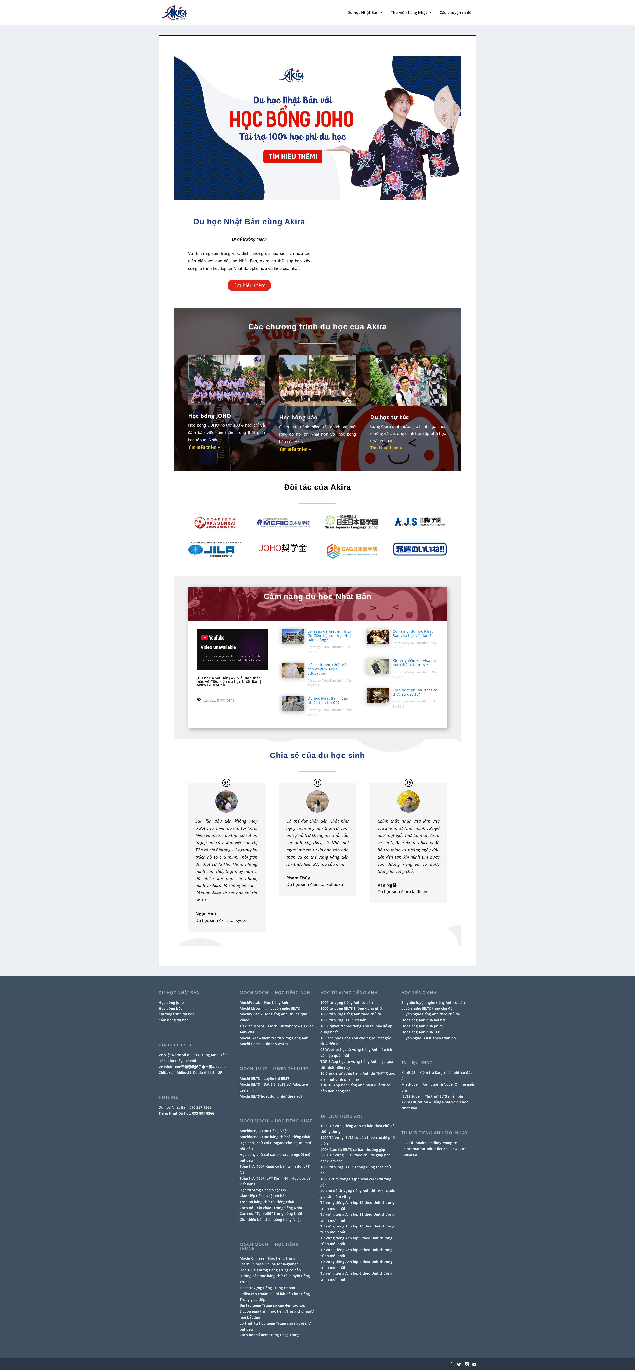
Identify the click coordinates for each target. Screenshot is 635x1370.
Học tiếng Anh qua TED (420, 1032)
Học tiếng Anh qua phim (422, 1026)
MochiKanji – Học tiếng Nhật (264, 1130)
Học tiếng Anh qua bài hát (423, 1020)
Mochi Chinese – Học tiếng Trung (267, 1258)
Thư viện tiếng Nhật (409, 12)
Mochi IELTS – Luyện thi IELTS (265, 1078)
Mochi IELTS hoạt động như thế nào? (271, 1096)
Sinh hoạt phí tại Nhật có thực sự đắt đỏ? (415, 692)
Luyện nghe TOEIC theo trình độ (428, 1038)
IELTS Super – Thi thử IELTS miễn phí (432, 1096)
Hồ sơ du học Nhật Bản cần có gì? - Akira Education (328, 669)
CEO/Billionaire (414, 1142)
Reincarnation (413, 1148)
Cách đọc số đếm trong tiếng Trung (269, 1335)
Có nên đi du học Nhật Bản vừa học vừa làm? (413, 633)
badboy (434, 1142)
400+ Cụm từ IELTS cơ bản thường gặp (352, 1149)
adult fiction (437, 1148)
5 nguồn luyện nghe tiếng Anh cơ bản (433, 1002)
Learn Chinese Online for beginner (269, 1264)
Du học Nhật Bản (363, 12)
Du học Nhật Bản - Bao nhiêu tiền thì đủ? (328, 700)
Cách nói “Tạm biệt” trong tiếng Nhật (271, 1213)
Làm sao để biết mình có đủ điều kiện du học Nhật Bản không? (330, 635)
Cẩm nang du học (173, 1020)
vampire (450, 1142)
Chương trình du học (176, 1014)
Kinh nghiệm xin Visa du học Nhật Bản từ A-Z (414, 662)
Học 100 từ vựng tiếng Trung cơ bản (270, 1270)
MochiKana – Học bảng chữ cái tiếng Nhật (275, 1136)
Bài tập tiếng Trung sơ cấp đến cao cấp (272, 1305)
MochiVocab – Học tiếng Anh (264, 1002)
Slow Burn (458, 1148)
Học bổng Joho (171, 1002)
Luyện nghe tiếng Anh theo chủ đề (430, 1014)
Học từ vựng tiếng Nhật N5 (263, 1190)
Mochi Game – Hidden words (264, 1043)
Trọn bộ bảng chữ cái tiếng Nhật (267, 1201)
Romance (409, 1154)
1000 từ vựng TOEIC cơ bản (343, 1020)
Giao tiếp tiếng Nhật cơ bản (263, 1195)
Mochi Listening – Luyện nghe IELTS (270, 1008)
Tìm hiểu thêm (249, 285)
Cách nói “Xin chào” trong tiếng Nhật (271, 1207)
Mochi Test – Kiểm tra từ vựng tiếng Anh (274, 1038)
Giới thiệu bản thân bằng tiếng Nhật (270, 1219)
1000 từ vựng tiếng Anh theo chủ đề (351, 1014)
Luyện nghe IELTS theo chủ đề (426, 1008)
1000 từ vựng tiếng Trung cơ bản (267, 1287)
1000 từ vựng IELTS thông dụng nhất (351, 1008)
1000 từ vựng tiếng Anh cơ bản (346, 1002)
